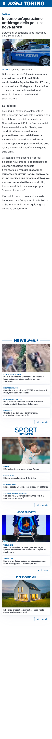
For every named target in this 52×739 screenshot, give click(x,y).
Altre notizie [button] (42, 422)
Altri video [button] (43, 570)
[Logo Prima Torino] (26, 3)
